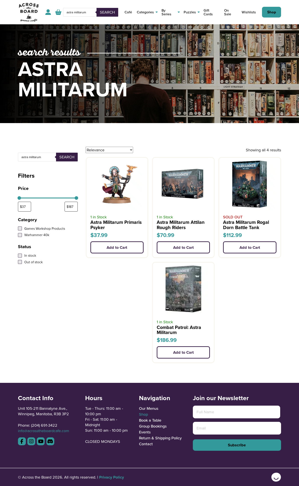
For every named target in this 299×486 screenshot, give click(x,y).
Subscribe (237, 445)
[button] (58, 12)
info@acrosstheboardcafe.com (43, 430)
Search (107, 12)
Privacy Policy (111, 477)
